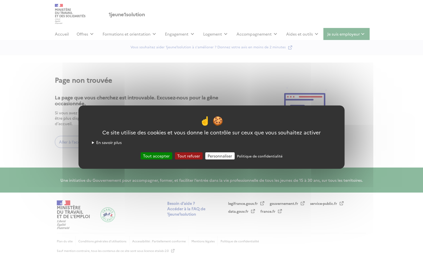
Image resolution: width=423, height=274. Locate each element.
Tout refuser (188, 155)
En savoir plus (109, 142)
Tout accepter (156, 155)
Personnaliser (220, 155)
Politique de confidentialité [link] (259, 155)
